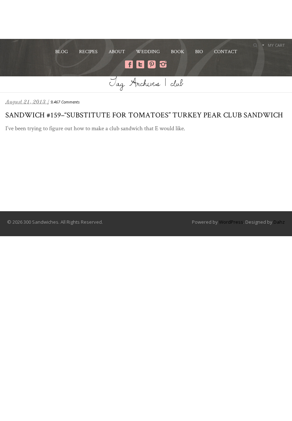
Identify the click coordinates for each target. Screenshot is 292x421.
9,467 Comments (65, 102)
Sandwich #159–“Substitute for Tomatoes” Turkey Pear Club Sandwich (144, 115)
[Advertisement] (146, 18)
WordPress (231, 222)
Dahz (279, 222)
